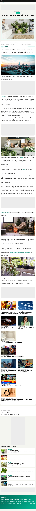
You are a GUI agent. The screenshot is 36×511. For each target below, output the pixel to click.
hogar (29, 501)
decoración (21, 157)
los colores (24, 169)
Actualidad (6, 0)
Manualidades (16, 499)
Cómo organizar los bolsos (5, 412)
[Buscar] (32, 3)
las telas (27, 187)
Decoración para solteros (5, 410)
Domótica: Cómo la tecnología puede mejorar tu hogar (10, 414)
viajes (33, 501)
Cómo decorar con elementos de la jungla (16, 463)
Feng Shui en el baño (4, 408)
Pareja (20, 0)
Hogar (32, 0)
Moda (9, 0)
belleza (8, 501)
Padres (17, 0)
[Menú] (34, 3)
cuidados (12, 109)
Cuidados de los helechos (13, 450)
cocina (11, 501)
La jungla (3, 96)
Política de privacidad (8, 503)
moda (5, 501)
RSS (20, 503)
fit (30, 501)
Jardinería (10, 449)
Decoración (20, 11)
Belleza (12, 0)
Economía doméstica (27, 499)
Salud (25, 0)
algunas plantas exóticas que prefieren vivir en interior (20, 252)
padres (13, 501)
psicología (25, 501)
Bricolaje (2, 499)
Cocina (14, 0)
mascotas (19, 501)
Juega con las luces (5, 212)
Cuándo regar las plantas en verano (15, 483)
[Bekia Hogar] (3, 3)
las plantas (24, 161)
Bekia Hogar (16, 11)
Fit (33, 0)
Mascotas (22, 0)
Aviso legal (2, 503)
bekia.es (2, 501)
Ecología (21, 499)
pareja (16, 501)
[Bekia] (2, 0)
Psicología (28, 0)
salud (22, 501)
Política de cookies (16, 503)
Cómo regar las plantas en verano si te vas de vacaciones (19, 476)
